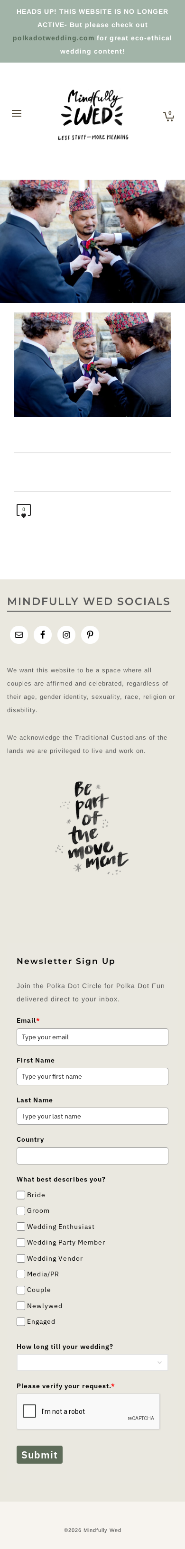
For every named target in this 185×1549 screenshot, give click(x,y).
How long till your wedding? (65, 1346)
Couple (39, 1290)
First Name (36, 1060)
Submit (39, 1454)
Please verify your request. (66, 1386)
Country (30, 1139)
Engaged (41, 1321)
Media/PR (43, 1274)
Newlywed (45, 1306)
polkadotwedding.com (53, 38)
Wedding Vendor (55, 1258)
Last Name (35, 1100)
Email (28, 1020)
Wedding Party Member (66, 1242)
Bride (36, 1195)
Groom (38, 1211)
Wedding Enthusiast (61, 1226)
